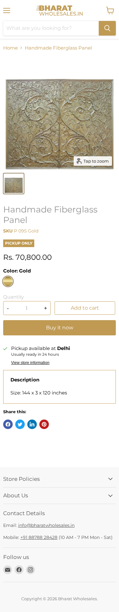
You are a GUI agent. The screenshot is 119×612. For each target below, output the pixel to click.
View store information (30, 362)
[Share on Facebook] (8, 424)
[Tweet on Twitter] (20, 424)
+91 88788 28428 (38, 537)
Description (24, 380)
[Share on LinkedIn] (32, 424)
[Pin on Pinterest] (44, 424)
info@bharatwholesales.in (46, 525)
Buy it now (59, 328)
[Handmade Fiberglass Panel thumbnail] (13, 183)
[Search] (107, 28)
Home (10, 47)
